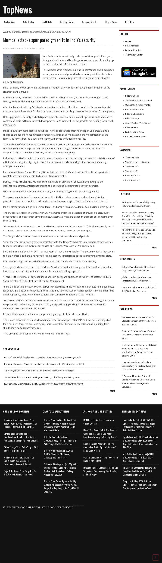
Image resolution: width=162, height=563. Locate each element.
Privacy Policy (131, 127)
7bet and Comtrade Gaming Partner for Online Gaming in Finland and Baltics (138, 335)
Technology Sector (134, 54)
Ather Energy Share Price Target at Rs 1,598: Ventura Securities (21, 449)
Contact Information (134, 109)
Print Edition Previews (135, 136)
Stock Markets (132, 45)
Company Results (89, 22)
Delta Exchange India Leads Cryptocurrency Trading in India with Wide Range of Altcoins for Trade (60, 440)
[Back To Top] (156, 557)
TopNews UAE (132, 166)
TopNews (17, 9)
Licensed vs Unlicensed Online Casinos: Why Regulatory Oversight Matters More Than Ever (138, 366)
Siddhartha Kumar (14, 48)
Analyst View (9, 22)
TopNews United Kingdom (137, 162)
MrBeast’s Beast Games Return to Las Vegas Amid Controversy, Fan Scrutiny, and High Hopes (100, 471)
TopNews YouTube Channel (138, 100)
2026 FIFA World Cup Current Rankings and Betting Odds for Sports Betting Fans (41, 377)
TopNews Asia (132, 157)
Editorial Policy (132, 118)
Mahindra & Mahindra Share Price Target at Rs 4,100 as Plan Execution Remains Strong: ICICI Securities (20, 423)
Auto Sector (28, 22)
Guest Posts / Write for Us (137, 122)
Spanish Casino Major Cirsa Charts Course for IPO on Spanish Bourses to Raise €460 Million (100, 447)
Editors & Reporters (134, 113)
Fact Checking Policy (134, 132)
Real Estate (47, 22)
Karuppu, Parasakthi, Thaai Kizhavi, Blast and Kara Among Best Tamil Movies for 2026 (44, 364)
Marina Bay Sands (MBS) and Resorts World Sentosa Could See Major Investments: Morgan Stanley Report (100, 434)
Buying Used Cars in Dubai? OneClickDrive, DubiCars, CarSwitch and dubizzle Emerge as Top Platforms (21, 437)
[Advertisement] (81, 531)
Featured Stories (133, 50)
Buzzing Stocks (132, 175)
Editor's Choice (132, 95)
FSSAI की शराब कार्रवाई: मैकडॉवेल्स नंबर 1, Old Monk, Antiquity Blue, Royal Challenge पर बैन (42, 357)
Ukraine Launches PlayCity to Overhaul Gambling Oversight (100, 459)
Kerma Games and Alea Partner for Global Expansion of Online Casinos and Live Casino (139, 321)
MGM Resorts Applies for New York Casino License (98, 421)
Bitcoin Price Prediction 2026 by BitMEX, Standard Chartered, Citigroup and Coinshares (58, 454)
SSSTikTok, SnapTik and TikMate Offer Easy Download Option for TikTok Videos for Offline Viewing (140, 471)
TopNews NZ (131, 171)
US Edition (129, 22)
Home (6, 31)
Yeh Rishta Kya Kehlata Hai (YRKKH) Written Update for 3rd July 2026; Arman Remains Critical (138, 457)
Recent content (132, 180)
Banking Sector (67, 22)
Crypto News (111, 22)
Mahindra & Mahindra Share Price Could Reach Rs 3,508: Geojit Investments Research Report (19, 461)
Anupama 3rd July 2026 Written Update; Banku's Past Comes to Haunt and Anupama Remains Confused (140, 485)
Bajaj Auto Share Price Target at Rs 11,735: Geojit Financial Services (20, 472)
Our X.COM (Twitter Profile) (137, 104)
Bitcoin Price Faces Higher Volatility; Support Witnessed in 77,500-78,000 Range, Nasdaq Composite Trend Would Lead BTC (61, 486)
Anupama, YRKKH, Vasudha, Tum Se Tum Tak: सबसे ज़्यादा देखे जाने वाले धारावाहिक (39, 370)
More (112, 390)
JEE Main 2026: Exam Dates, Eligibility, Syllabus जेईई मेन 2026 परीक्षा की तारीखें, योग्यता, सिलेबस (43, 383)
